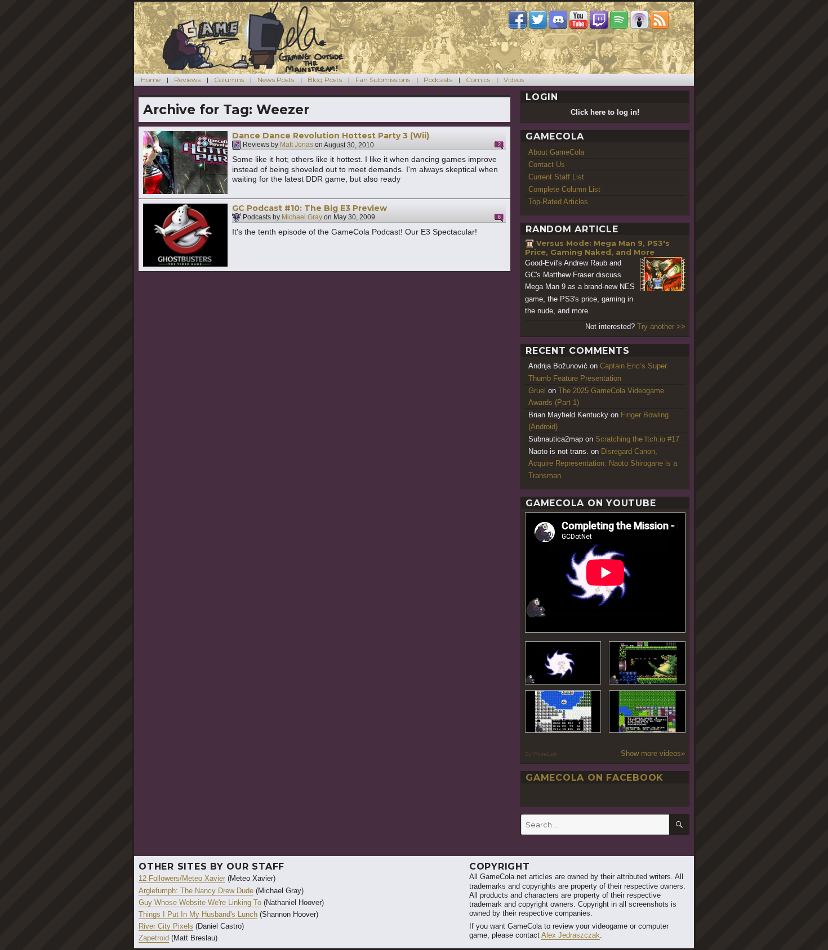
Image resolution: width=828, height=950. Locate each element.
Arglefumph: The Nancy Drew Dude (196, 890)
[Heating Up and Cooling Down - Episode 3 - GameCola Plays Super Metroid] (647, 663)
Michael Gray (302, 218)
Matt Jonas (296, 145)
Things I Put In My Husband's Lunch (198, 914)
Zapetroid (154, 938)
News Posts (275, 79)
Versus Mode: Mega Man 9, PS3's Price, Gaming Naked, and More (597, 247)
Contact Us (546, 164)
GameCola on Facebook (595, 777)
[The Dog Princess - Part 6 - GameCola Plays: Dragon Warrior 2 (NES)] (647, 711)
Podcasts (438, 79)
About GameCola (556, 152)
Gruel (537, 390)
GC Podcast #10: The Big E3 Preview (309, 208)
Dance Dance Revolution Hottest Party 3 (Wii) (330, 135)
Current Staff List (556, 177)
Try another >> (661, 326)
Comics (478, 79)
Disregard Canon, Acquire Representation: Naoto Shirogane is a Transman (602, 463)
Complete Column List (564, 189)
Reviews (187, 79)
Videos (514, 79)
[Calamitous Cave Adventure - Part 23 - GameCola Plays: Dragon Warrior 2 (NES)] (563, 711)
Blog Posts (325, 79)
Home (151, 79)
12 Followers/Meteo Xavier (182, 878)
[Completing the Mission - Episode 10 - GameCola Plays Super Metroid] (563, 663)
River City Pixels (166, 926)
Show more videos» (653, 753)
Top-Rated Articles (558, 201)
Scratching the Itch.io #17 (637, 439)
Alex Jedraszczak (570, 935)
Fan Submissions (382, 79)
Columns (229, 79)
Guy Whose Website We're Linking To (200, 902)
